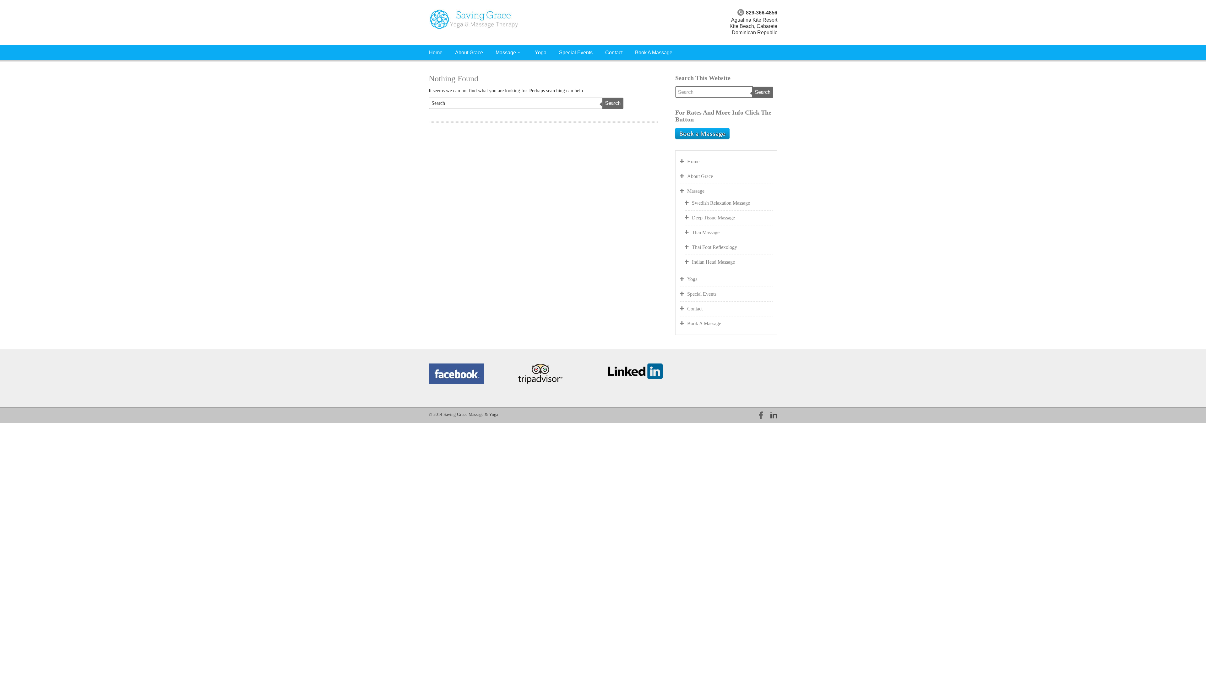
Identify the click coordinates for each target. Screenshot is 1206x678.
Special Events (576, 52)
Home (436, 52)
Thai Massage (706, 232)
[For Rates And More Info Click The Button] (702, 133)
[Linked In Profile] (635, 370)
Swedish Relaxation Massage (721, 203)
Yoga (540, 52)
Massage (506, 52)
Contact (613, 52)
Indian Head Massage (713, 262)
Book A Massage (653, 52)
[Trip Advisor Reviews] (540, 373)
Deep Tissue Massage (713, 217)
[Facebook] (456, 373)
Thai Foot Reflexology (714, 247)
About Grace (469, 52)
